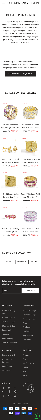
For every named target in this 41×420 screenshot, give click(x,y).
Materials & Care (8, 326)
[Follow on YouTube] (3, 391)
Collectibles (21, 262)
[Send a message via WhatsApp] (37, 416)
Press (25, 323)
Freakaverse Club (8, 355)
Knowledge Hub (29, 319)
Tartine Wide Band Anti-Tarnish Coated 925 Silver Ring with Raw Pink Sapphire (30, 230)
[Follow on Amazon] (9, 391)
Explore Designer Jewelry (20, 73)
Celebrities (27, 327)
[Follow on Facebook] (3, 388)
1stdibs (25, 367)
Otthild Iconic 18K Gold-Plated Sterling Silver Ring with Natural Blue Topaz (30, 161)
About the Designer (30, 310)
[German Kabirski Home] (31, 387)
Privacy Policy (7, 338)
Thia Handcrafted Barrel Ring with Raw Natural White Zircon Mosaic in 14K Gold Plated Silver (30, 126)
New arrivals (35, 262)
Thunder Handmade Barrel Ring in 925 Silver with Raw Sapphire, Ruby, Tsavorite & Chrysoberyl (10, 126)
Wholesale (6, 370)
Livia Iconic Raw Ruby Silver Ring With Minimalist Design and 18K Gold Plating (10, 230)
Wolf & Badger (28, 363)
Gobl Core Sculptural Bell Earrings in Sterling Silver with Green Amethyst (11, 161)
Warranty (5, 334)
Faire (25, 371)
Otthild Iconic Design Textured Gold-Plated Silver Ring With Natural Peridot (10, 196)
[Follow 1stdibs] (3, 395)
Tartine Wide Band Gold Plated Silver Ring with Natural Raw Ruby (30, 196)
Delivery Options (8, 317)
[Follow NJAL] (9, 395)
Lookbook (26, 331)
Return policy (7, 330)
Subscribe (30, 290)
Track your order (8, 321)
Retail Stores (7, 366)
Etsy (24, 359)
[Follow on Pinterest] (15, 388)
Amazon (26, 355)
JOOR (25, 375)
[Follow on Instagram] (9, 388)
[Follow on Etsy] (15, 391)
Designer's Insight (29, 314)
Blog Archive (28, 335)
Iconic (8, 262)
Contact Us (27, 339)
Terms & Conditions (9, 342)
